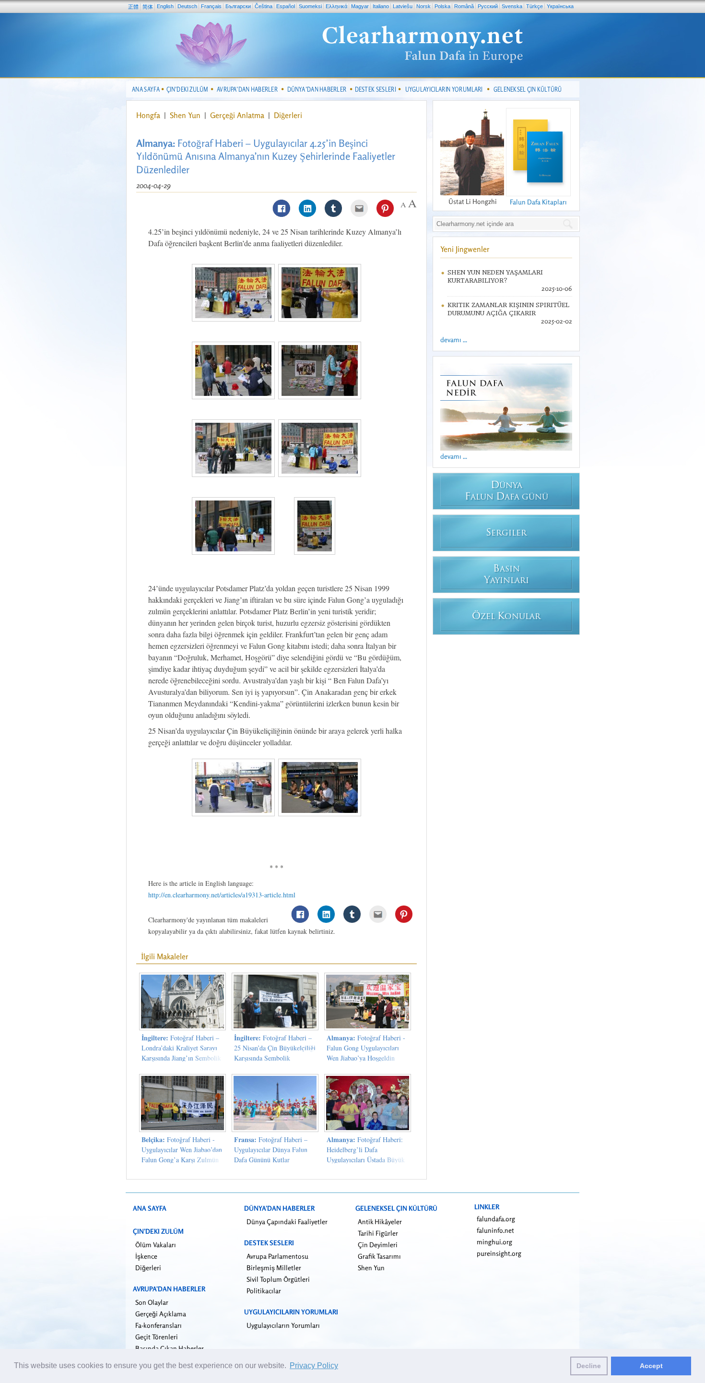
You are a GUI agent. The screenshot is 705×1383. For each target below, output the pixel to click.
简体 (147, 7)
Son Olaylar (151, 1302)
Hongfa (149, 115)
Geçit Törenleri (156, 1337)
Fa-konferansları (158, 1325)
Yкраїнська (560, 6)
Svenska (512, 6)
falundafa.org (496, 1219)
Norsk (423, 6)
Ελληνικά (336, 6)
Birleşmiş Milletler (274, 1268)
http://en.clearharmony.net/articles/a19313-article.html (221, 894)
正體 (133, 7)
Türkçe (534, 6)
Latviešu (402, 6)
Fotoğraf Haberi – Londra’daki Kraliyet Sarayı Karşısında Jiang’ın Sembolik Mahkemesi (181, 1053)
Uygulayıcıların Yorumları (283, 1325)
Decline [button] (588, 1366)
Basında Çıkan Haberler (169, 1348)
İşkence (146, 1256)
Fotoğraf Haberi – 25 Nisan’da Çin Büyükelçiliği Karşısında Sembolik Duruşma (275, 1053)
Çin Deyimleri (378, 1244)
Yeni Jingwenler (465, 249)
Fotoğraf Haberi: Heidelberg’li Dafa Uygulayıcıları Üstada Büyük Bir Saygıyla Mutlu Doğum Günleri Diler (366, 1159)
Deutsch (187, 6)
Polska (442, 6)
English (165, 6)
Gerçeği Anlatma (238, 115)
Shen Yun (186, 115)
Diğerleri (288, 115)
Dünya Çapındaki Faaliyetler (287, 1221)
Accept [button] (651, 1366)
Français (211, 6)
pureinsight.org (499, 1253)
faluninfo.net (495, 1230)
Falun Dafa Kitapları (538, 202)
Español (285, 6)
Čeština (263, 6)
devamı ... (453, 339)
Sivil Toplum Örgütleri (278, 1279)
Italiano (381, 6)
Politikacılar (264, 1291)
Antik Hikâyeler (380, 1221)
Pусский (488, 6)
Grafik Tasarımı (379, 1256)
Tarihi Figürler (378, 1233)
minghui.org (494, 1242)
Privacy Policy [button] (314, 1365)
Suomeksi (310, 6)
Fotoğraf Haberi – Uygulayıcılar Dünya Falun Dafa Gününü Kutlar (270, 1149)
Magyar (360, 6)
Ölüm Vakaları (155, 1244)
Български (238, 6)
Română (464, 6)
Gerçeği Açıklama (160, 1314)
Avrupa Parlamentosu (277, 1256)
